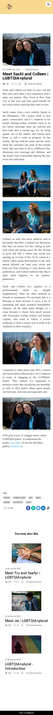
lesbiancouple (19, 497)
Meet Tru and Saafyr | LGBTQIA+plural (22, 575)
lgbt (30, 497)
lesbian (7, 497)
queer (28, 502)
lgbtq (38, 497)
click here (15, 442)
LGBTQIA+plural (31, 69)
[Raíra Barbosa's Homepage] (9, 7)
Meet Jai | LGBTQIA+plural (26, 621)
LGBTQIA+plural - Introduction (19, 666)
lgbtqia (7, 502)
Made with (26, 713)
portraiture (18, 502)
